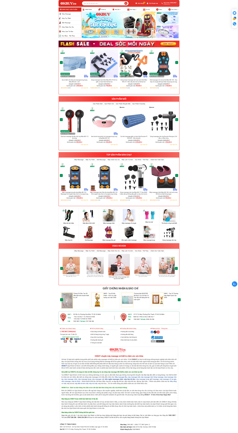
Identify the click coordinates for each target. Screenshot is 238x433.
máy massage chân (70, 379)
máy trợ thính (76, 381)
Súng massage (158, 377)
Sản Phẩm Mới (98, 104)
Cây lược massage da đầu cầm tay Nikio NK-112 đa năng (74, 137)
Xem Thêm (174, 9)
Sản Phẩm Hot (109, 104)
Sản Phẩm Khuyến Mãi (123, 104)
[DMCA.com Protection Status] (158, 341)
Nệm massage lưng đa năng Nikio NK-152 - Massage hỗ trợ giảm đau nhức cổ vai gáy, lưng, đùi (74, 194)
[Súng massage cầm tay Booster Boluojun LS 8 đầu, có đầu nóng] (163, 121)
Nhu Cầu (117, 9)
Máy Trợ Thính (66, 18)
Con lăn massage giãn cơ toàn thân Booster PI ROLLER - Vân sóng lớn (133, 137)
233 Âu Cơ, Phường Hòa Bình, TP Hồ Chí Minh (87, 314)
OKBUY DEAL (88, 9)
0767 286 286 (90, 321)
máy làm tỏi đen (129, 379)
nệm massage (66, 381)
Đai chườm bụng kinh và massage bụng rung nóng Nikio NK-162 (104, 137)
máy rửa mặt (93, 383)
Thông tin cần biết (96, 342)
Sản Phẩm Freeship (138, 104)
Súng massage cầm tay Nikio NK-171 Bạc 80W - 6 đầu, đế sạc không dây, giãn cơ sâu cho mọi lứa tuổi (134, 194)
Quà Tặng (132, 9)
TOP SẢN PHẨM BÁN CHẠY (119, 155)
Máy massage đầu (121, 377)
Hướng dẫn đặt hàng (127, 334)
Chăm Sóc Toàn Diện (157, 160)
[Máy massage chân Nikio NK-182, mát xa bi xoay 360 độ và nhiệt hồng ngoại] (163, 177)
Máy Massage (66, 14)
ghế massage (154, 379)
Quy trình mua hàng (97, 337)
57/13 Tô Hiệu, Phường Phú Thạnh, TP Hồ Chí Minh (149, 314)
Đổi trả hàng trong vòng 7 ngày (100, 334)
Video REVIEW (119, 246)
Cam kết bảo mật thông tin (129, 337)
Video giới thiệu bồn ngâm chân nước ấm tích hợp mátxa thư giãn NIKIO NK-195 (104, 277)
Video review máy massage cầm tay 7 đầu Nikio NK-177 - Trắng (152, 276)
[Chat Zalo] (234, 283)
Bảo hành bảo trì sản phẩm (129, 340)
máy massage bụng (84, 379)
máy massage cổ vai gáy (168, 379)
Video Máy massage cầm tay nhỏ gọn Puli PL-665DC (80, 276)
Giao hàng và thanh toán (98, 331)
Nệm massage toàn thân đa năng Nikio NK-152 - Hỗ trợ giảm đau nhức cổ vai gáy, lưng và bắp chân (104, 194)
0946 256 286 (150, 319)
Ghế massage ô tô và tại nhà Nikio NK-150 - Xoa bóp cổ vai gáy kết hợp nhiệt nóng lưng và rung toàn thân (163, 81)
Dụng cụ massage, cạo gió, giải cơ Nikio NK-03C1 (21, 421)
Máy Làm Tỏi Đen (67, 31)
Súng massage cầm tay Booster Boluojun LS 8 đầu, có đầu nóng (163, 137)
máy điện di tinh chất (81, 383)
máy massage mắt (134, 377)
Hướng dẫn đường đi (97, 340)
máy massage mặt (147, 377)
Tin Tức (148, 9)
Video (160, 9)
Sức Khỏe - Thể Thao (68, 36)
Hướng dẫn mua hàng (127, 331)
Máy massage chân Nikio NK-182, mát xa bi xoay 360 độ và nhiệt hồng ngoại (163, 193)
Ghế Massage (66, 23)
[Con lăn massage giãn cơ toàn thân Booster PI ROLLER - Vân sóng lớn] (134, 121)
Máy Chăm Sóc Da (68, 27)
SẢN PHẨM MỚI (119, 99)
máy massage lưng (142, 379)
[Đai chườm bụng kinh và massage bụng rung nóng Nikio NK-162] (104, 121)
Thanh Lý (103, 9)
